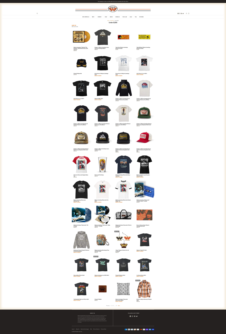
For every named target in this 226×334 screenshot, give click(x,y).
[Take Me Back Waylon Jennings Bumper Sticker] (144, 37)
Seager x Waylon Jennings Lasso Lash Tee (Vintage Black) (102, 48)
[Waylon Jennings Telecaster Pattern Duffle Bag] (123, 214)
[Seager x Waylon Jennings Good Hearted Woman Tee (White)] (144, 88)
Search (73, 329)
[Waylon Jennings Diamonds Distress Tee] (81, 189)
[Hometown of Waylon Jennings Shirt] (102, 63)
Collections (112, 20)
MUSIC (111, 16)
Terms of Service (96, 329)
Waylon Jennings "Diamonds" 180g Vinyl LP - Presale (102, 226)
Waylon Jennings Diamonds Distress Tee (80, 200)
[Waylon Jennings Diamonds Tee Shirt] (102, 189)
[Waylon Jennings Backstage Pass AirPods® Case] (102, 240)
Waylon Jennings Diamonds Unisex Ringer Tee (123, 200)
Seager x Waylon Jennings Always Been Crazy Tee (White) (123, 124)
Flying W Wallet (98, 299)
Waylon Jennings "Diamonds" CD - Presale (81, 226)
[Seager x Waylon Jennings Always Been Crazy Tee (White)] (123, 113)
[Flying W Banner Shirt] (123, 265)
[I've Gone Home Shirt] (144, 265)
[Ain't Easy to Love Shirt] (144, 63)
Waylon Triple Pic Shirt (142, 250)
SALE (131, 16)
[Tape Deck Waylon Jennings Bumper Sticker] (123, 37)
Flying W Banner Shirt (120, 275)
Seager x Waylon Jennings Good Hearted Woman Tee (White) (144, 99)
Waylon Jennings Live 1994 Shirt (102, 275)
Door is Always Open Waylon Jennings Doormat (143, 226)
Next (119, 305)
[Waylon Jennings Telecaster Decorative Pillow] (123, 289)
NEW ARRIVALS (85, 16)
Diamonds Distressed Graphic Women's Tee (143, 175)
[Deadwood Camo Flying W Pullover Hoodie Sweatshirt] (81, 240)
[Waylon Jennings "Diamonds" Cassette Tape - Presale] (144, 189)
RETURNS (141, 16)
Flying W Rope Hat (78, 73)
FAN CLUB (125, 16)
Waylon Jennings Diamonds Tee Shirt (101, 200)
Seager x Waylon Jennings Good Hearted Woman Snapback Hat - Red (144, 150)
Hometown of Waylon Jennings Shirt (101, 74)
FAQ (136, 16)
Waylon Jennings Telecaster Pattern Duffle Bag (123, 226)
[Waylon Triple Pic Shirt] (144, 240)
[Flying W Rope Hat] (81, 63)
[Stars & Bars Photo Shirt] (81, 265)
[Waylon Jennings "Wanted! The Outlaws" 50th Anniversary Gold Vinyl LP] (81, 37)
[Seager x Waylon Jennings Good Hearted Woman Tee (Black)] (81, 113)
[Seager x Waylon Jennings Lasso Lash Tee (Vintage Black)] (102, 37)
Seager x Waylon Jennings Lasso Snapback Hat (102, 149)
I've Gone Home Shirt (141, 275)
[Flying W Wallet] (102, 289)
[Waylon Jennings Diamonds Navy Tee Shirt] (123, 164)
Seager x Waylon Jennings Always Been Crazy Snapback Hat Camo (81, 149)
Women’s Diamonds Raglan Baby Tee (81, 175)
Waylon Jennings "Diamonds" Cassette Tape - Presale (143, 200)
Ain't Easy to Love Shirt (142, 73)
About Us (77, 329)
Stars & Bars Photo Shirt (79, 275)
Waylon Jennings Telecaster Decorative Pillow (122, 300)
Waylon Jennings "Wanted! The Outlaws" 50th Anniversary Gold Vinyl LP (81, 48)
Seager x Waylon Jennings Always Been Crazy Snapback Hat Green (144, 124)
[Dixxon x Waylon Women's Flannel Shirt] (144, 289)
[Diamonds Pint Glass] (102, 164)
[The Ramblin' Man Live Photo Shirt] (81, 289)
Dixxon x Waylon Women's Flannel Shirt (144, 300)
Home (108, 20)
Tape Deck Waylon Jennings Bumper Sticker (122, 48)
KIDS (106, 16)
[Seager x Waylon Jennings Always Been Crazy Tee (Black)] (102, 113)
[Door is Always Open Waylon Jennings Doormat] (144, 214)
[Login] (186, 13)
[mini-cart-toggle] (189, 13)
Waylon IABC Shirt (99, 98)
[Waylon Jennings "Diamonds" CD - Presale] (81, 214)
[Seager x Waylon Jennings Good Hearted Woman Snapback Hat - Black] (123, 138)
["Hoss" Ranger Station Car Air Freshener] (123, 240)
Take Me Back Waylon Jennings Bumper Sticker (143, 48)
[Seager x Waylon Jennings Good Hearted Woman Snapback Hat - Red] (144, 138)
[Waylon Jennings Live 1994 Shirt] (102, 265)
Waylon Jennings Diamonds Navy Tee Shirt (123, 175)
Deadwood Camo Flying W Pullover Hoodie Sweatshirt (81, 251)
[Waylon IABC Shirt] (102, 88)
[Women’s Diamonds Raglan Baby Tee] (81, 164)
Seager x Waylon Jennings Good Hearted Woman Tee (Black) (81, 124)
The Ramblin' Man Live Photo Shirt (81, 299)
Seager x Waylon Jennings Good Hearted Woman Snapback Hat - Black (123, 150)
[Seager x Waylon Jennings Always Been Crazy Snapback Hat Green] (144, 113)
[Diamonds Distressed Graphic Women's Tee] (144, 164)
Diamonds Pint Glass (99, 175)
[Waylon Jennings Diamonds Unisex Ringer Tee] (123, 189)
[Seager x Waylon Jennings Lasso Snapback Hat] (102, 138)
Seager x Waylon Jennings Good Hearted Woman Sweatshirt (123, 99)
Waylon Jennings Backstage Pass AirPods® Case (102, 251)
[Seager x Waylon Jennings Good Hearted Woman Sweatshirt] (123, 88)
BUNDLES (118, 16)
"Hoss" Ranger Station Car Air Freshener (122, 251)
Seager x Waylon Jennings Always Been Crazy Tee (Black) (102, 124)
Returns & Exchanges (85, 329)
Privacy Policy (103, 329)
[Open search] (37, 13)
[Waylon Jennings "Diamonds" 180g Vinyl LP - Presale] (102, 214)
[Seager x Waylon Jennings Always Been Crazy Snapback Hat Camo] (81, 138)
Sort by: (74, 25)
